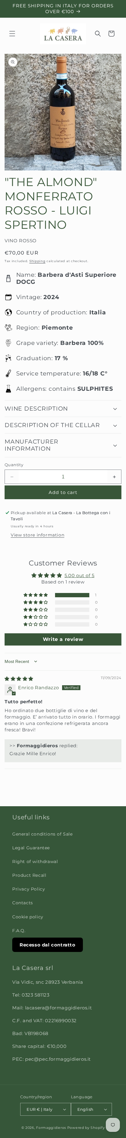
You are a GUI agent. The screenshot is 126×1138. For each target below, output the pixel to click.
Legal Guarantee (31, 848)
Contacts (22, 903)
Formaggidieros (51, 1127)
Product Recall (29, 875)
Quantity (14, 464)
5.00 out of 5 (79, 575)
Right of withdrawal (35, 861)
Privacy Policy (28, 889)
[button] (12, 33)
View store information (37, 535)
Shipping (37, 261)
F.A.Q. (19, 930)
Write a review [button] (63, 639)
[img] (19, 679)
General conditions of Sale (42, 834)
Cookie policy (27, 917)
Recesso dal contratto (48, 945)
